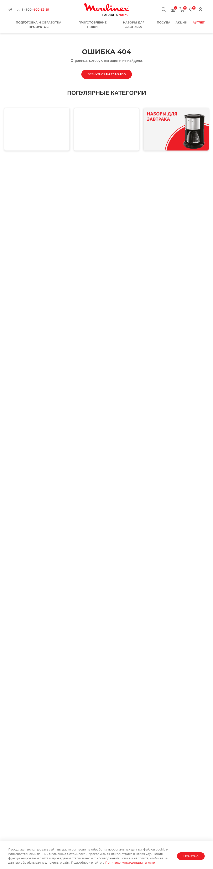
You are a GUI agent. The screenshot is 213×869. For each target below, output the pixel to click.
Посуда (163, 22)
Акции (181, 22)
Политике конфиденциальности (130, 862)
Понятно (190, 856)
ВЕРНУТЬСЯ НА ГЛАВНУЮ (107, 74)
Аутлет (199, 22)
